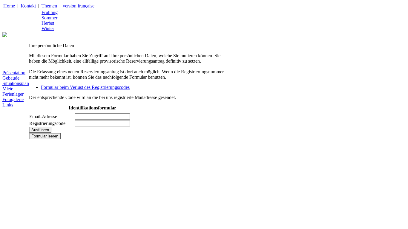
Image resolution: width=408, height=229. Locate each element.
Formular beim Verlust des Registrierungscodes (85, 87)
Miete (7, 88)
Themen (49, 5)
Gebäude (10, 78)
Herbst (48, 23)
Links (7, 104)
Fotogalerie (13, 99)
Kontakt (29, 5)
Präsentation (13, 72)
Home (9, 5)
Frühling (50, 12)
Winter (48, 28)
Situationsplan (15, 83)
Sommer (49, 17)
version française (78, 5)
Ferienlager (13, 94)
